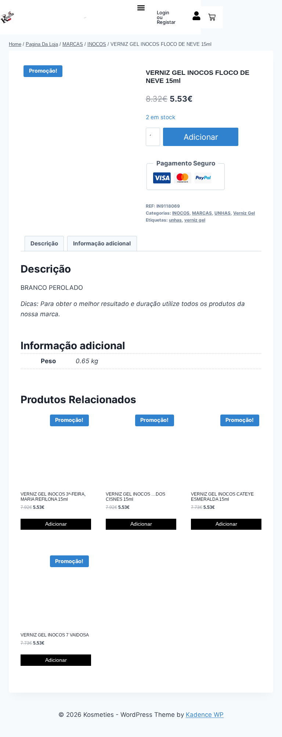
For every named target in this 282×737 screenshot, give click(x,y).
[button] (141, 7)
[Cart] (212, 17)
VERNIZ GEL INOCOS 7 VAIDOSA (55, 635)
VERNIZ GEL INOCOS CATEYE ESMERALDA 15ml (222, 497)
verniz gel (194, 220)
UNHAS (222, 213)
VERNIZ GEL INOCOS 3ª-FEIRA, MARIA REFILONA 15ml (53, 497)
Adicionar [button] (56, 524)
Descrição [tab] (44, 243)
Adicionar (201, 137)
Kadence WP (205, 714)
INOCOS (180, 213)
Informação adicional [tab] (102, 243)
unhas (175, 220)
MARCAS (202, 213)
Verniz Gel (244, 213)
